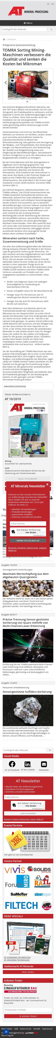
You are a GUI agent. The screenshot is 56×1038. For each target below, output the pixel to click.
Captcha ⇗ (39, 535)
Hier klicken (31, 532)
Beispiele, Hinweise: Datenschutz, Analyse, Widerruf (27, 549)
